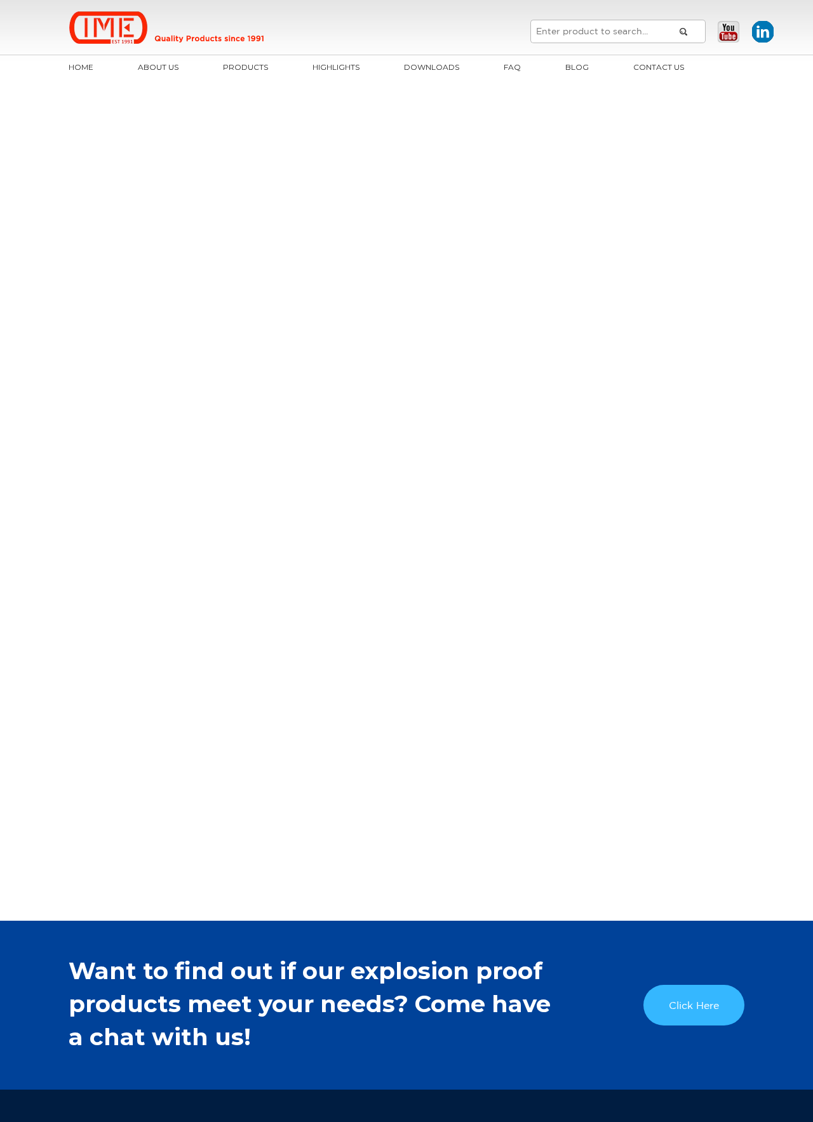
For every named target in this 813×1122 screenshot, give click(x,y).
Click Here (694, 1005)
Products (245, 67)
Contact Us (658, 67)
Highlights (335, 67)
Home (81, 67)
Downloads (431, 67)
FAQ (512, 67)
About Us (158, 67)
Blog (577, 67)
